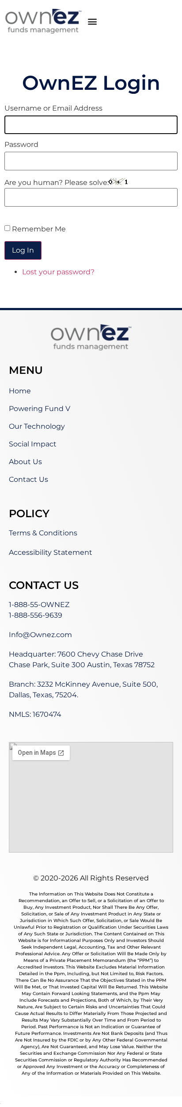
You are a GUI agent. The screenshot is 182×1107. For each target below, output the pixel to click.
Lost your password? (58, 272)
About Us (25, 461)
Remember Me (39, 229)
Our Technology (37, 426)
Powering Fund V (39, 408)
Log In (23, 250)
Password (21, 144)
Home (20, 391)
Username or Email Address (53, 108)
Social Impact (33, 444)
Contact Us (28, 479)
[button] (92, 21)
